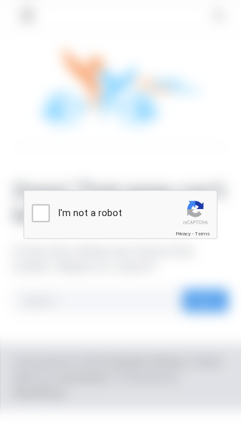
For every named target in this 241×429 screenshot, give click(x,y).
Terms (202, 234)
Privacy (183, 234)
